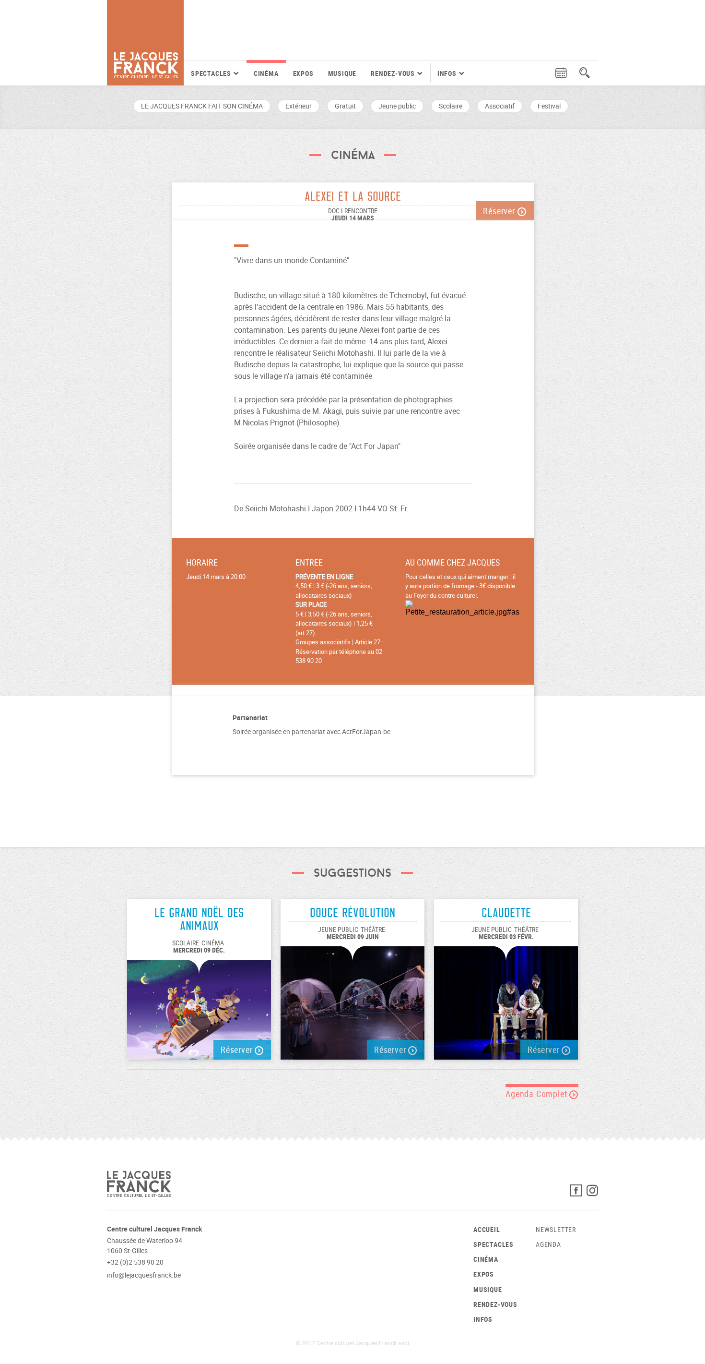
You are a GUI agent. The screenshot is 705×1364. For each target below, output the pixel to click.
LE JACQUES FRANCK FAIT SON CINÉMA (202, 105)
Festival (549, 105)
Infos (483, 1319)
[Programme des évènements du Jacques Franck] (561, 73)
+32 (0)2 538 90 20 (135, 1262)
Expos (303, 73)
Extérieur (298, 105)
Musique (342, 73)
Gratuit (345, 105)
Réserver (500, 211)
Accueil (486, 1229)
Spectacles (493, 1244)
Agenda (548, 1244)
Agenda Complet (537, 1093)
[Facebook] (578, 1193)
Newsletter (556, 1229)
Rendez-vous (495, 1304)
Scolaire (450, 105)
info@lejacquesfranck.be (144, 1275)
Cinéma (266, 73)
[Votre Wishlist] (543, 73)
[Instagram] (592, 1193)
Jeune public (397, 105)
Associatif (500, 105)
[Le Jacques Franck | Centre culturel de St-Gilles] (145, 42)
